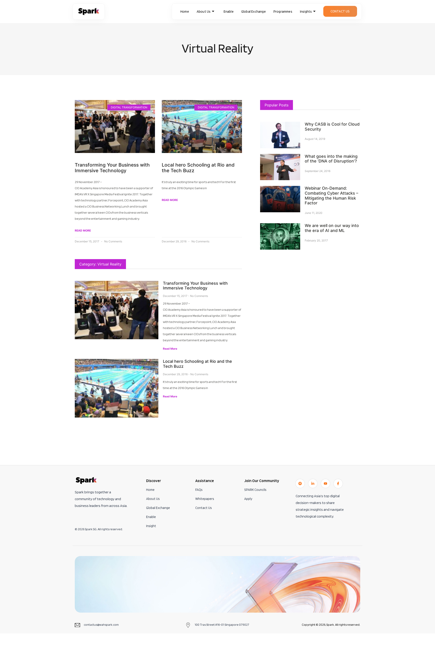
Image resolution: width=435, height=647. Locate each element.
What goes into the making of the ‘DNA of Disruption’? (331, 159)
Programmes (282, 12)
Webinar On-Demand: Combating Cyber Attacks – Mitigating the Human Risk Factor (331, 195)
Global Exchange (253, 12)
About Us (204, 12)
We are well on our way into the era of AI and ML (332, 228)
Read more (83, 230)
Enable (229, 12)
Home (184, 12)
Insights (306, 12)
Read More (170, 348)
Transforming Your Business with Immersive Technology (112, 167)
